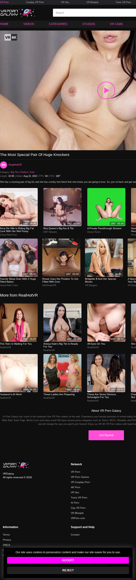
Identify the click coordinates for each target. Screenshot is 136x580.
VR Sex (65, 2)
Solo (32, 172)
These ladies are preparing (59, 394)
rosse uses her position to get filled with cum (60, 280)
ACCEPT (68, 560)
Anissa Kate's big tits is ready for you (60, 345)
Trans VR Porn (123, 2)
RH (3, 164)
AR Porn (75, 487)
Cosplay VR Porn (35, 2)
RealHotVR (15, 164)
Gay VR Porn (78, 507)
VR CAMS (116, 24)
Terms (6, 534)
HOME (4, 24)
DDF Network (50, 232)
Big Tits (15, 172)
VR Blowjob (92, 2)
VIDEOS (28, 24)
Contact (75, 534)
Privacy (7, 539)
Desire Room (94, 232)
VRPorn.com (78, 518)
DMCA (6, 544)
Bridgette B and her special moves (100, 280)
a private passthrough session (104, 228)
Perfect (24, 172)
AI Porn (75, 502)
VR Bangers (91, 285)
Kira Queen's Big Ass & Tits (58, 228)
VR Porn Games (80, 477)
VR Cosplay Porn (80, 482)
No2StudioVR (49, 285)
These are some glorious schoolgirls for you (101, 396)
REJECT (68, 570)
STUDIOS (88, 24)
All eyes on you (96, 343)
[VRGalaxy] (16, 465)
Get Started (106, 435)
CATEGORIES (58, 24)
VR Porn (4, 2)
